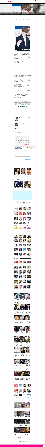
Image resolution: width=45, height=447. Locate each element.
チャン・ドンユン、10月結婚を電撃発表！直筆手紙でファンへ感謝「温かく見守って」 (22, 354)
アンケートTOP (28, 179)
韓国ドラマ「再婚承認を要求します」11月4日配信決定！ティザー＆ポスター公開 (17, 333)
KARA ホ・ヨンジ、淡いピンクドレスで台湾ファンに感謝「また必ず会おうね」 (22, 378)
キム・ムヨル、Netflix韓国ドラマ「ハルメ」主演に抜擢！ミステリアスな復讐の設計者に (28, 322)
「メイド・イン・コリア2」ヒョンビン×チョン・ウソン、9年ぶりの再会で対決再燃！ (22, 366)
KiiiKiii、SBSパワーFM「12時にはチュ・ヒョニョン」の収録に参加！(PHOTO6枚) (17, 301)
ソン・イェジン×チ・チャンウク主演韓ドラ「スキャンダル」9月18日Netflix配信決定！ (17, 366)
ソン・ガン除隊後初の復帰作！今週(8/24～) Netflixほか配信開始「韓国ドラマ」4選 (28, 378)
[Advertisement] (22, 68)
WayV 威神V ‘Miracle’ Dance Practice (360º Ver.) (17, 434)
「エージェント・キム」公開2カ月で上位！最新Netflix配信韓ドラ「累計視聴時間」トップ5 (17, 344)
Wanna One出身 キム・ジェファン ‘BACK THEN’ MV (22, 417)
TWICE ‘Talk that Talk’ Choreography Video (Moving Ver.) (27, 409)
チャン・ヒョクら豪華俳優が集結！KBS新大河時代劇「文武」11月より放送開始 (22, 344)
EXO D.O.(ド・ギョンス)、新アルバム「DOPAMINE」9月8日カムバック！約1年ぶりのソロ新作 (28, 333)
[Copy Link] (26, 106)
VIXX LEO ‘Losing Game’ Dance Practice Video (27, 425)
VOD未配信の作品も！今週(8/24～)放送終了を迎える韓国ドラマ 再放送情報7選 (17, 378)
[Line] (20, 106)
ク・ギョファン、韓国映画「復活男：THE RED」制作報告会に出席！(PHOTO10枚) (22, 312)
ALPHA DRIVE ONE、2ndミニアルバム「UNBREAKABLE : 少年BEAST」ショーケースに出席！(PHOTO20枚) (28, 367)
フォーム (26, 104)
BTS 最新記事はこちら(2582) (26, 144)
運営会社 (21, 437)
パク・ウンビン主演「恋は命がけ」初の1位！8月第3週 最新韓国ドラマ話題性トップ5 (17, 312)
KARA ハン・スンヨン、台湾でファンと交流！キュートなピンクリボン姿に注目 (28, 354)
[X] (18, 106)
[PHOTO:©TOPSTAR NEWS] (27, 317)
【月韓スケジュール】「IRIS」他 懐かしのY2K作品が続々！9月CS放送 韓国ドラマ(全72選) (22, 333)
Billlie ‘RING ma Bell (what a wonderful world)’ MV (27, 434)
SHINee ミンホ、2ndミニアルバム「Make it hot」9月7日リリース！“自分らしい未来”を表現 (17, 322)
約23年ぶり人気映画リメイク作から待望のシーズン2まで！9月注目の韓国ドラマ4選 (28, 344)
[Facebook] (22, 106)
